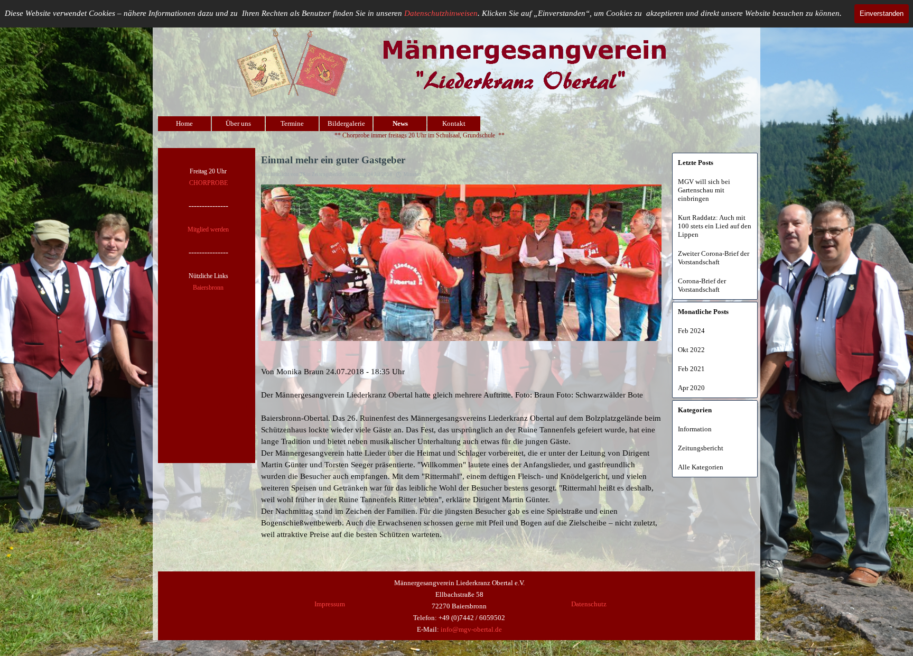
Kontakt (453, 123)
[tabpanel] (208, 228)
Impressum (329, 604)
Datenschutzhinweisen (441, 13)
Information (695, 429)
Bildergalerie (346, 123)
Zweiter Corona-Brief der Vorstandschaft (713, 258)
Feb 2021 (691, 369)
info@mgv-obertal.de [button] (471, 629)
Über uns (238, 123)
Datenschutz (589, 604)
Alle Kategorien (700, 467)
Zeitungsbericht (700, 448)
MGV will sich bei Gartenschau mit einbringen (704, 190)
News (400, 123)
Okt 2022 (691, 350)
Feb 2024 (691, 331)
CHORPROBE (208, 183)
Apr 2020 (691, 388)
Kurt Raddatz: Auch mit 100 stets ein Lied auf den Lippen (714, 226)
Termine (292, 123)
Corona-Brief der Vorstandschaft (702, 285)
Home (184, 123)
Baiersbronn (208, 287)
